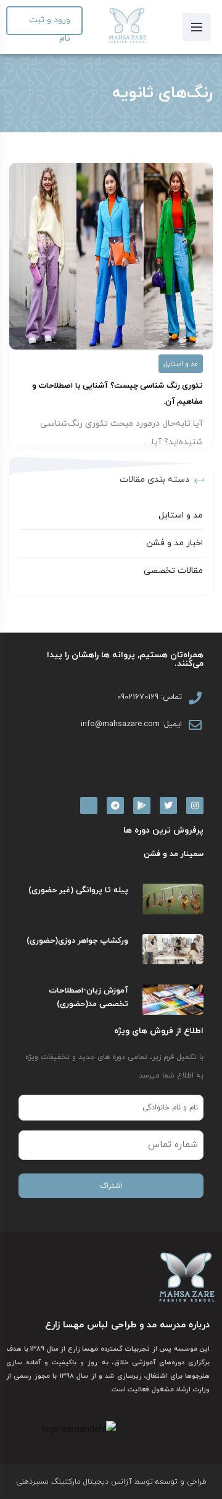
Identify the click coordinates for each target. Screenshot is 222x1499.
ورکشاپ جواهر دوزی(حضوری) (77, 940)
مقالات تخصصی (173, 571)
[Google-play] (141, 805)
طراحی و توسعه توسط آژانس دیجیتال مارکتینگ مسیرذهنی (111, 1482)
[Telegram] (115, 805)
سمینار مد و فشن (174, 854)
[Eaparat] (88, 805)
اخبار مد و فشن (174, 543)
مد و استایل (180, 364)
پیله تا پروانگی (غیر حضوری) (78, 890)
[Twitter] (168, 805)
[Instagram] (195, 805)
